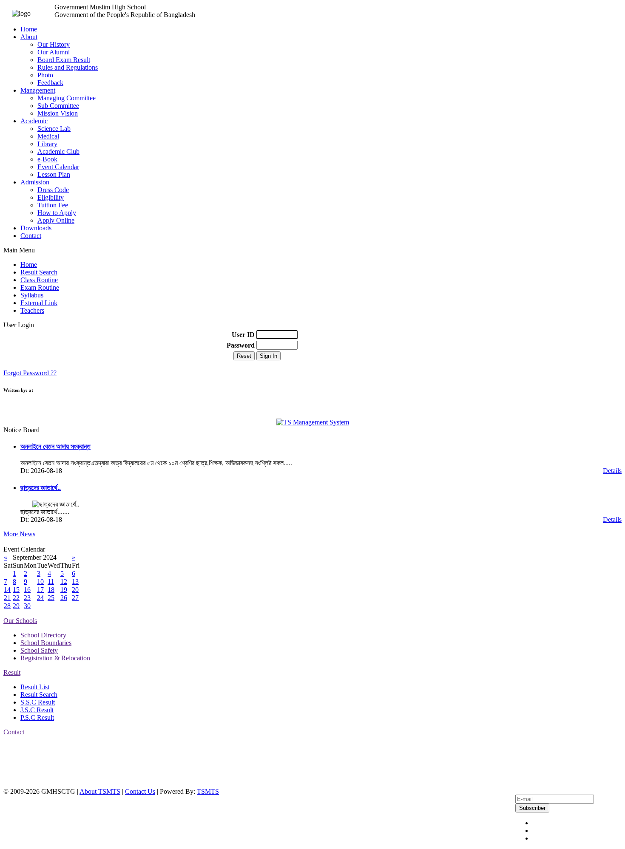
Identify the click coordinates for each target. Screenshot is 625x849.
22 (16, 597)
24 (40, 597)
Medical (48, 136)
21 (7, 597)
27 (75, 597)
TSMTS (208, 791)
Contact (30, 235)
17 (40, 589)
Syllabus (31, 295)
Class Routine (39, 279)
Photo (45, 75)
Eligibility (50, 197)
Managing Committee (66, 98)
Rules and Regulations (67, 67)
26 (63, 597)
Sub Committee (58, 105)
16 (27, 589)
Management (37, 90)
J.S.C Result (37, 709)
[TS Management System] (312, 422)
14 (7, 589)
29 (16, 605)
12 (63, 581)
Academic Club (58, 151)
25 (51, 597)
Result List (34, 687)
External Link (38, 302)
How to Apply (56, 212)
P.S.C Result (37, 717)
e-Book (47, 159)
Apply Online (55, 220)
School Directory (43, 635)
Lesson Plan (53, 174)
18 (51, 589)
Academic (34, 121)
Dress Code (53, 189)
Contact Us (140, 791)
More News (19, 534)
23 (27, 597)
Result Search (38, 272)
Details (612, 470)
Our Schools (20, 620)
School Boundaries (45, 642)
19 (63, 589)
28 (7, 605)
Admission (34, 182)
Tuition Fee (52, 205)
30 (27, 605)
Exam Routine (39, 287)
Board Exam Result (63, 59)
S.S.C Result (37, 702)
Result (11, 672)
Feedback (50, 82)
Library (47, 143)
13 (75, 581)
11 (51, 581)
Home (28, 29)
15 (16, 589)
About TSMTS (100, 791)
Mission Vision (57, 113)
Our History (53, 44)
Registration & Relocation (55, 658)
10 (40, 581)
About (28, 36)
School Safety (39, 650)
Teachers (32, 310)
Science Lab (54, 128)
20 (75, 589)
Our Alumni (53, 52)
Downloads (35, 228)
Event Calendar (58, 166)
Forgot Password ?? (30, 372)
